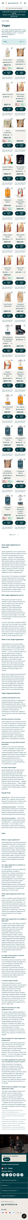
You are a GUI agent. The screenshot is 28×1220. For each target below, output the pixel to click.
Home (3, 20)
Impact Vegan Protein (8, 235)
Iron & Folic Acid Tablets (8, 408)
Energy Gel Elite (20, 337)
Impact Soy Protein (7, 268)
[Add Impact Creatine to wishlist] (11, 155)
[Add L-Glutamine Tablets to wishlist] (24, 459)
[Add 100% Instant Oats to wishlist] (24, 223)
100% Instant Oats (20, 235)
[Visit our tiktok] (10, 1174)
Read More (5, 36)
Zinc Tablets (20, 407)
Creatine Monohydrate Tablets (20, 201)
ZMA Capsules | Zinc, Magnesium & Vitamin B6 (8, 339)
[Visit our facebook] (6, 1174)
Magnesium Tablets (7, 201)
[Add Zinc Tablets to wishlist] (24, 395)
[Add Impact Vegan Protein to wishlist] (11, 223)
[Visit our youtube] (14, 1174)
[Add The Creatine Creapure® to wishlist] (24, 155)
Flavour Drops (8, 60)
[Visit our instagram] (3, 1174)
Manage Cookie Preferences (10, 1164)
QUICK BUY (9, 73)
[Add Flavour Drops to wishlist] (11, 48)
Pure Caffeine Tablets (7, 439)
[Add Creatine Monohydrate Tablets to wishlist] (24, 188)
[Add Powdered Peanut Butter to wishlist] (24, 292)
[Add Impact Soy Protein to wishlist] (11, 256)
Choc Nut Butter (20, 130)
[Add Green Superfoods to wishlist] (11, 119)
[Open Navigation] (3, 3)
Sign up (6, 1159)
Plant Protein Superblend (20, 95)
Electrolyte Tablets (7, 508)
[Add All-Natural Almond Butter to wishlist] (11, 459)
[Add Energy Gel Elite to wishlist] (24, 325)
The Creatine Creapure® (20, 168)
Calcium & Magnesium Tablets (20, 374)
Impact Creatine (8, 167)
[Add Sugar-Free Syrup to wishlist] (11, 82)
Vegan (7, 20)
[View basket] (25, 3)
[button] (24, 1216)
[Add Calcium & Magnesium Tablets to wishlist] (24, 360)
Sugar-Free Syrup (7, 94)
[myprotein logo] (13, 3)
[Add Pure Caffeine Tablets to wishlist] (11, 426)
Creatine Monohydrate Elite (8, 374)
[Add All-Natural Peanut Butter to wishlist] (24, 48)
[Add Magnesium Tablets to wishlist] (11, 188)
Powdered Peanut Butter (20, 305)
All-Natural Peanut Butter (20, 60)
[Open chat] (21, 1174)
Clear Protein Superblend (8, 305)
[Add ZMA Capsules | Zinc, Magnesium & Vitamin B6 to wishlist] (11, 325)
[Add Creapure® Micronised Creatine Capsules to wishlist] (24, 495)
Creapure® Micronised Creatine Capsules (20, 510)
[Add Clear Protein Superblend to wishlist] (11, 292)
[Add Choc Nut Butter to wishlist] (24, 119)
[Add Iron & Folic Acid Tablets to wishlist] (11, 395)
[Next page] (18, 534)
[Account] (21, 3)
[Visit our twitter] (18, 1174)
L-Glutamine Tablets (20, 472)
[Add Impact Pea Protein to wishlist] (24, 256)
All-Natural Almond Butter (7, 472)
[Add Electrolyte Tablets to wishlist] (11, 495)
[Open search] (6, 3)
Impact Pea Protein (20, 268)
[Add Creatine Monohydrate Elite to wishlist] (11, 360)
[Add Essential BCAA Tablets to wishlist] (24, 426)
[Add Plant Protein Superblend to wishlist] (24, 82)
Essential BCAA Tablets (20, 439)
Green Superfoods (7, 131)
